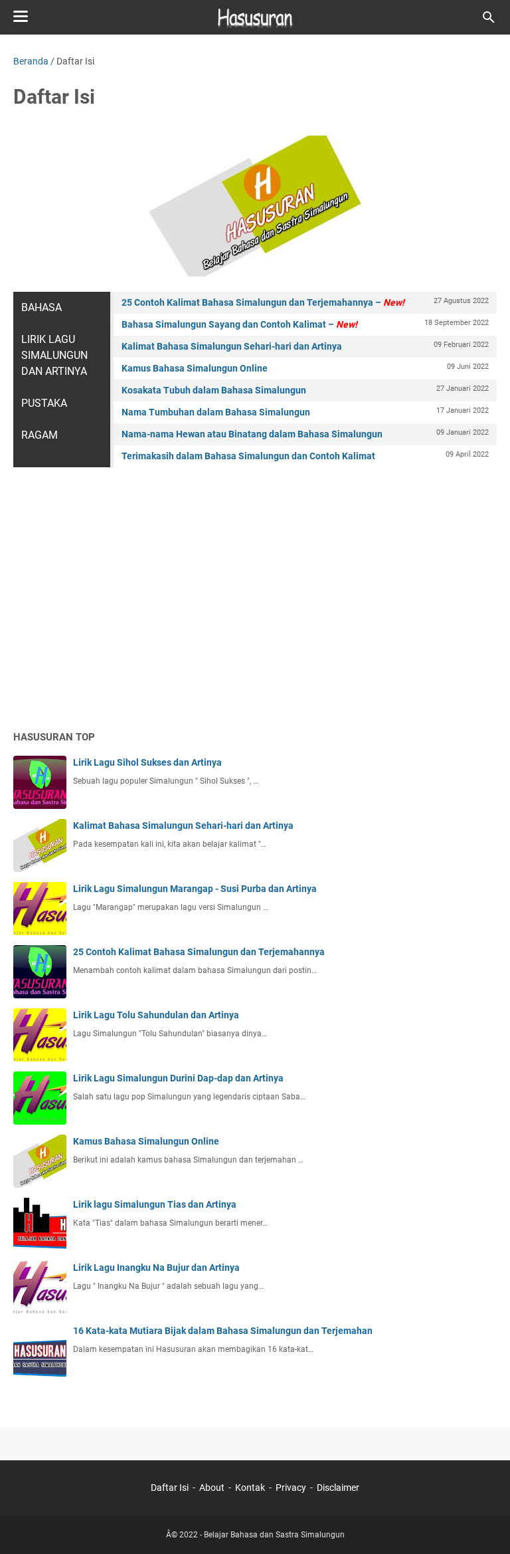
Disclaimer (338, 1487)
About (211, 1487)
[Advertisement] (255, 616)
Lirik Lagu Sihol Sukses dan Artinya (147, 762)
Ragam (39, 435)
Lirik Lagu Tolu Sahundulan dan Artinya (156, 1015)
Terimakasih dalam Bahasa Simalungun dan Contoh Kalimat (305, 455)
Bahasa (41, 307)
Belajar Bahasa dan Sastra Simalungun (274, 1534)
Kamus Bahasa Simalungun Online (305, 368)
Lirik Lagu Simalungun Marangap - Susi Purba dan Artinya (195, 888)
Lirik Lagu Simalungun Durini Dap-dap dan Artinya (178, 1078)
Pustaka (44, 403)
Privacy (291, 1487)
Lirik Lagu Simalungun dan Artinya (54, 355)
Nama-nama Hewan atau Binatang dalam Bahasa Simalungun (305, 433)
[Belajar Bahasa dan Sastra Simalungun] (255, 17)
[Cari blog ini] (489, 17)
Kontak (250, 1487)
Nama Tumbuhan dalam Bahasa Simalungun (305, 411)
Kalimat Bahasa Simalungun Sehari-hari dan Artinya (305, 346)
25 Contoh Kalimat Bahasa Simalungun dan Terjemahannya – (305, 302)
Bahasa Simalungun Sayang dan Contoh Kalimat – (305, 324)
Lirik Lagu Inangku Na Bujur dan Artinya (156, 1267)
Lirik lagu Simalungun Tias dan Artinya (154, 1204)
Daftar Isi (170, 1487)
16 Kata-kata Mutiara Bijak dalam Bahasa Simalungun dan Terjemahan (223, 1330)
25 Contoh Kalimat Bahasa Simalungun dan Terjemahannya (199, 951)
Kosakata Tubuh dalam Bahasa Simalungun (305, 389)
